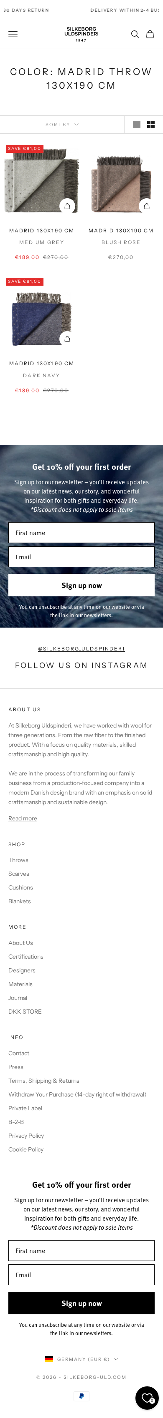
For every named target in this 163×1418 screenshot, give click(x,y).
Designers (22, 970)
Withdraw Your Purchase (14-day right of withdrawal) (77, 1094)
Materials (20, 984)
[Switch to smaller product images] (151, 124)
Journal (17, 998)
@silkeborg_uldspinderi (81, 648)
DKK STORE (25, 1011)
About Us (20, 943)
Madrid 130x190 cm (42, 230)
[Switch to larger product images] (136, 124)
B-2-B (16, 1122)
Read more (22, 818)
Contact (18, 1053)
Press (15, 1067)
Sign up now (81, 585)
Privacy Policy (26, 1135)
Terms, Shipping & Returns (43, 1080)
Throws (18, 860)
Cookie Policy (25, 1149)
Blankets (19, 901)
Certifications (25, 956)
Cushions (20, 887)
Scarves (18, 873)
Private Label (25, 1108)
